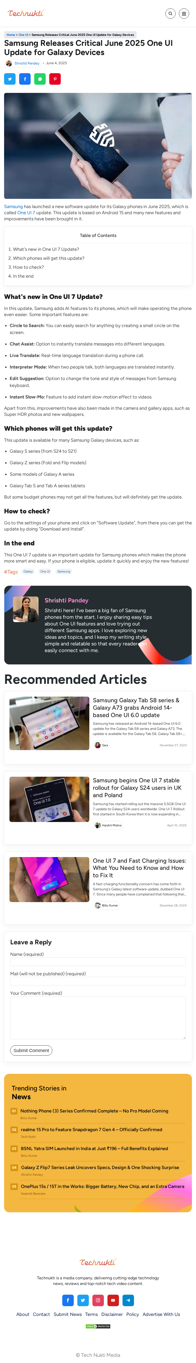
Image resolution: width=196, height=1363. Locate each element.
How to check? (28, 267)
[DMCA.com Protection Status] (98, 1326)
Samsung (13, 206)
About (22, 1314)
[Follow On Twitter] (83, 1300)
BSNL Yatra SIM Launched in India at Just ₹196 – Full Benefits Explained (94, 1148)
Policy (132, 1314)
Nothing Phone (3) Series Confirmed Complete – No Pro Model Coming (94, 1111)
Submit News (68, 1314)
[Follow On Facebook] (68, 1300)
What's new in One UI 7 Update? (46, 249)
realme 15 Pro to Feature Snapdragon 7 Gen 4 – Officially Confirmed (91, 1129)
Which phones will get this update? (48, 258)
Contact (41, 1314)
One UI (45, 571)
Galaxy (28, 571)
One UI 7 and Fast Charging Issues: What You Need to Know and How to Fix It (139, 868)
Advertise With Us (161, 1314)
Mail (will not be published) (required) (48, 974)
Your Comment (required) (36, 993)
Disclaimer (112, 1314)
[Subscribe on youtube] (113, 1300)
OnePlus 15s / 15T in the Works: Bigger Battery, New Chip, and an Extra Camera (102, 1186)
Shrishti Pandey (27, 63)
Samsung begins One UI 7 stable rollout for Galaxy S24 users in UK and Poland (137, 788)
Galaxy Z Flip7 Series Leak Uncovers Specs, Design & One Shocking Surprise (100, 1167)
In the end (23, 276)
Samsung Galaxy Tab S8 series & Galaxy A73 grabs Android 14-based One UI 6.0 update (136, 708)
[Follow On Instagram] (98, 1300)
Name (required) (27, 954)
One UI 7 (26, 212)
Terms (91, 1314)
